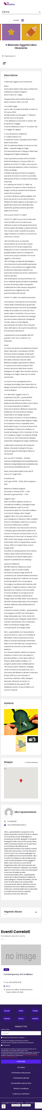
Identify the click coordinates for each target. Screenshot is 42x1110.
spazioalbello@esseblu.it (16, 825)
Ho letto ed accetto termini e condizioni (14, 1038)
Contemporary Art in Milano (18, 974)
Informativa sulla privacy (21, 1073)
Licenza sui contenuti (21, 1094)
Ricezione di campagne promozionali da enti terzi (14, 1040)
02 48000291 (12, 821)
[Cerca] (39, 11)
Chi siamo (21, 1067)
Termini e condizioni (21, 1089)
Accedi (16, 20)
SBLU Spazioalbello (25, 812)
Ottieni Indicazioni (32, 762)
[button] (21, 781)
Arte (6, 970)
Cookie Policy (26, 1105)
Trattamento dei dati (21, 1078)
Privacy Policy (16, 1105)
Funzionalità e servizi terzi (21, 1083)
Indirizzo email (5, 1030)
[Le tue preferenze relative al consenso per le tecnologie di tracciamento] (4, 1106)
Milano (8, 986)
